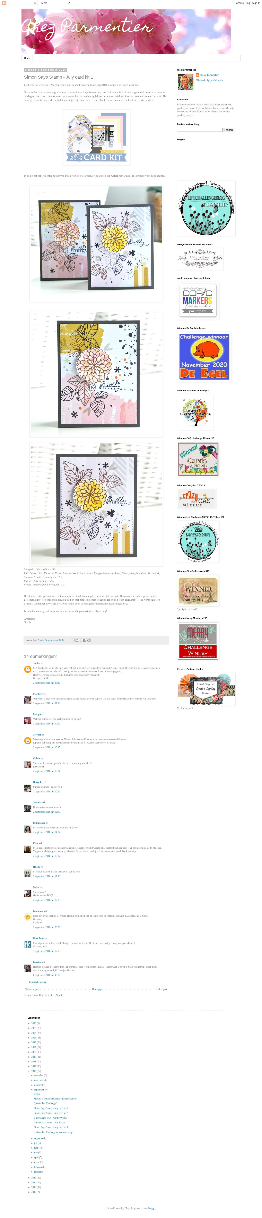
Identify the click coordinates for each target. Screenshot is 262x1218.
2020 (34, 1052)
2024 (34, 1033)
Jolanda (37, 802)
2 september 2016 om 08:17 (46, 682)
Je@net (37, 734)
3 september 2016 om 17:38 (46, 951)
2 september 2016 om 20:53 (46, 927)
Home (27, 58)
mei (36, 1152)
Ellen (35, 843)
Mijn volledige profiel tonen (209, 80)
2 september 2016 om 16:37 (46, 856)
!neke (36, 887)
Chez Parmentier (86, 28)
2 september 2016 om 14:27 (46, 832)
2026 (34, 1023)
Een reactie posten (37, 982)
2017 (34, 1066)
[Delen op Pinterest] (89, 640)
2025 (34, 1028)
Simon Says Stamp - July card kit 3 (51, 1108)
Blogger (152, 1208)
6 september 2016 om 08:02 (46, 975)
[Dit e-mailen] (73, 640)
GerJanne (38, 911)
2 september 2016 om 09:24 (46, 703)
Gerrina (37, 962)
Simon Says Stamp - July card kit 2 (51, 1113)
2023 (34, 1037)
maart (37, 1162)
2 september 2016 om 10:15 (46, 747)
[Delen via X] (81, 640)
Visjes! (37, 1094)
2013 (34, 1187)
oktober (38, 1085)
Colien (36, 758)
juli (36, 1143)
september (39, 1089)
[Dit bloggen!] (77, 640)
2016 (34, 1071)
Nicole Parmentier (209, 74)
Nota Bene (38, 938)
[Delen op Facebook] (85, 640)
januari (37, 1171)
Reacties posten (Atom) (50, 995)
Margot (37, 714)
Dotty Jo (37, 782)
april (36, 1157)
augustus (38, 1138)
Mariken (37, 694)
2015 (34, 1177)
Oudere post (161, 989)
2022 (34, 1042)
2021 (34, 1047)
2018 (34, 1061)
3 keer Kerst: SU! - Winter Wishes (50, 1117)
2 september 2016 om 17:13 (46, 876)
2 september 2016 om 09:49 (46, 723)
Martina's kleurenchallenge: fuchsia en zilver (55, 1098)
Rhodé (36, 866)
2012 (34, 1192)
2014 (34, 1182)
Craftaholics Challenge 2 (46, 1103)
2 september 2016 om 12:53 (46, 811)
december (39, 1075)
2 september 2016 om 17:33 (46, 900)
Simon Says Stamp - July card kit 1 (51, 1127)
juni (36, 1147)
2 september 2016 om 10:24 (46, 771)
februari (38, 1167)
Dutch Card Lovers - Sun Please (49, 1122)
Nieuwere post (32, 989)
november (39, 1080)
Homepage (97, 989)
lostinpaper (39, 822)
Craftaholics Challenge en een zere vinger (54, 1132)
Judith (36, 663)
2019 (34, 1056)
